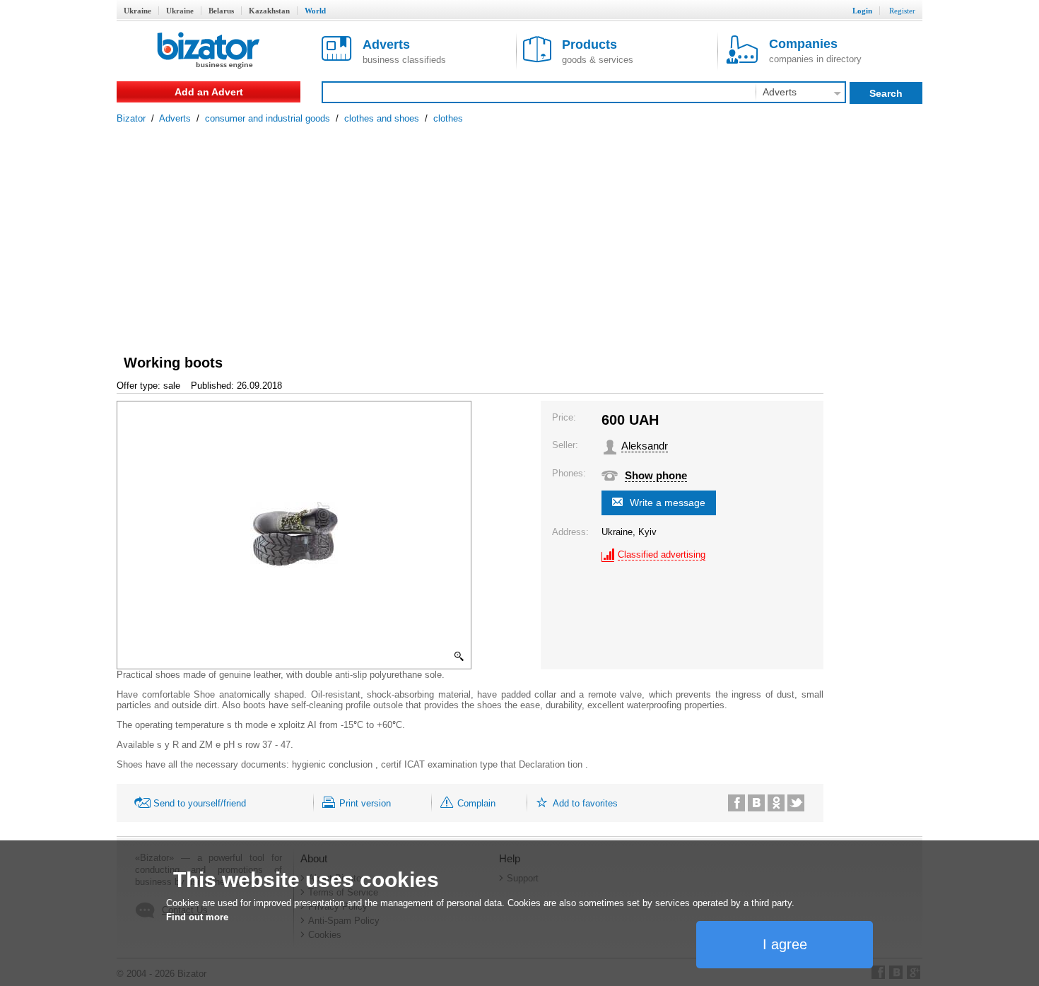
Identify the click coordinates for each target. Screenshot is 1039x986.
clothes (448, 118)
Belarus (221, 10)
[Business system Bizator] (208, 51)
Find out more (197, 917)
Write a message (667, 502)
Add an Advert (209, 92)
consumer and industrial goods (267, 118)
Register (902, 10)
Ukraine (137, 10)
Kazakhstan (269, 10)
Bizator (131, 118)
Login (862, 10)
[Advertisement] (519, 230)
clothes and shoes (381, 118)
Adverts (175, 118)
